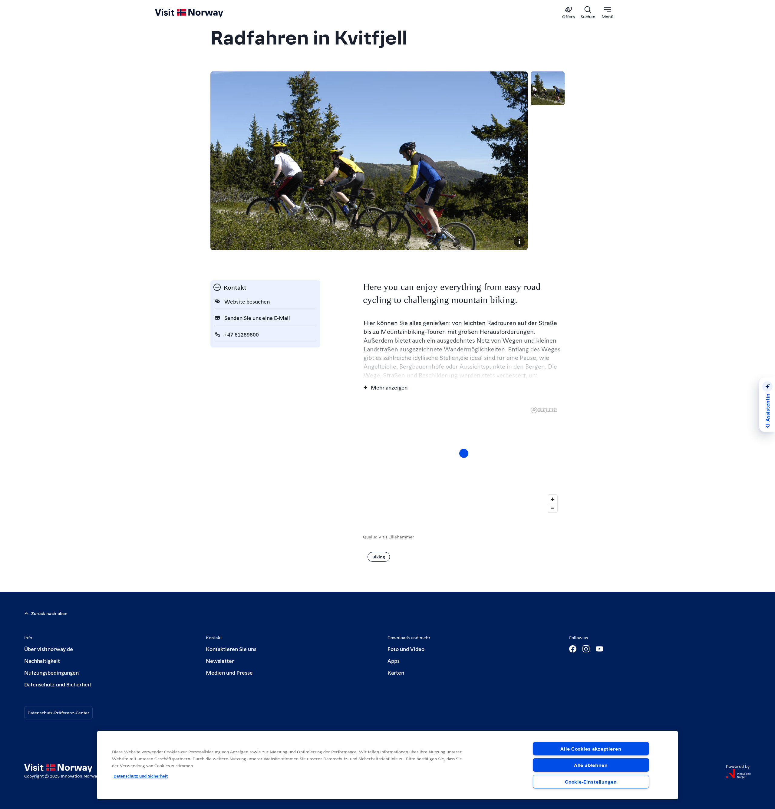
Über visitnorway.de (48, 648)
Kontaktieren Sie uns (231, 648)
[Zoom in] (552, 499)
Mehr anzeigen (389, 387)
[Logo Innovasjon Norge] (738, 773)
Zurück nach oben (49, 613)
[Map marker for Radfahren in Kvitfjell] (463, 453)
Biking (378, 556)
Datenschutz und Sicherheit (57, 684)
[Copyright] (519, 241)
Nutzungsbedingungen (51, 672)
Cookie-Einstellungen (591, 781)
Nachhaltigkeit (42, 660)
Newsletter (220, 660)
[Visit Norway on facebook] (572, 649)
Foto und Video (406, 648)
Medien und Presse (229, 672)
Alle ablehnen (591, 765)
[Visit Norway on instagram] (586, 649)
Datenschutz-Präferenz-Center (58, 712)
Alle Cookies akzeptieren (590, 748)
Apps (394, 660)
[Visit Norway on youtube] (599, 649)
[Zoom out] (552, 508)
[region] (387, 765)
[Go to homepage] (199, 13)
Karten (396, 672)
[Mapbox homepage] (543, 409)
